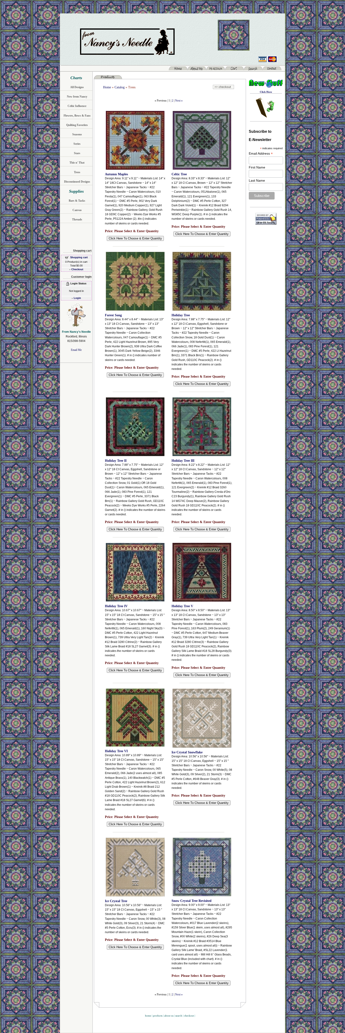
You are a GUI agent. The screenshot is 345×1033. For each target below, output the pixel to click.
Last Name (257, 180)
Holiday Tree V (182, 606)
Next (177, 100)
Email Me (76, 350)
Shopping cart (79, 257)
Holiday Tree (181, 315)
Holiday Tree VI (116, 751)
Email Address (261, 153)
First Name (257, 167)
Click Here (266, 91)
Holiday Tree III (183, 460)
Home (107, 87)
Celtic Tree (179, 174)
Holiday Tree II (115, 460)
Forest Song (113, 315)
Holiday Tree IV (116, 606)
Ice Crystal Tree (116, 901)
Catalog (120, 87)
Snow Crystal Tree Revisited (191, 901)
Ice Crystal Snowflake (187, 752)
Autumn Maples (116, 174)
